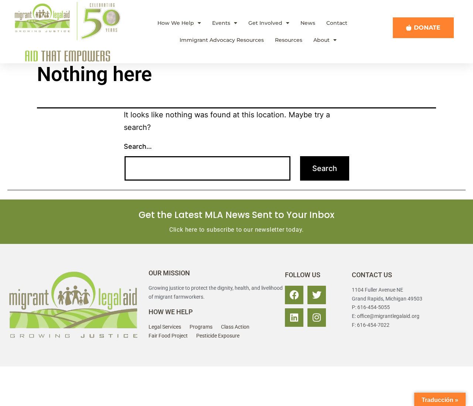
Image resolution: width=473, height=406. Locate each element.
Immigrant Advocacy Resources (222, 40)
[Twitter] (316, 295)
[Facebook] (294, 295)
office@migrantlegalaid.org (388, 316)
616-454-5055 (373, 307)
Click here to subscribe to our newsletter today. (236, 229)
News (307, 23)
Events (221, 23)
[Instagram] (316, 317)
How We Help (175, 23)
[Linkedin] (294, 317)
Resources (288, 40)
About (321, 40)
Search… (138, 146)
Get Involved (265, 23)
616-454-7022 (373, 325)
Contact (336, 23)
